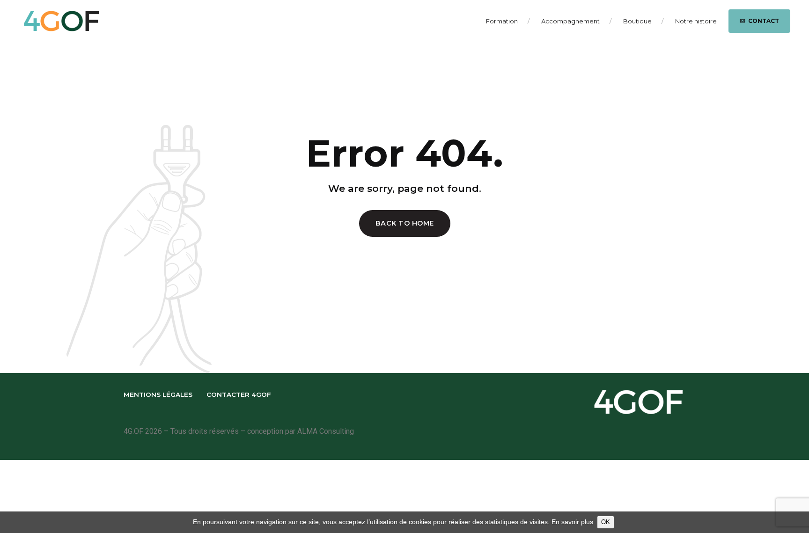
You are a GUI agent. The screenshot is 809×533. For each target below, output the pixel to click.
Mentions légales (158, 394)
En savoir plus (572, 522)
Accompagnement (570, 21)
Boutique (637, 21)
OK (605, 522)
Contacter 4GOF (238, 394)
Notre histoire (696, 21)
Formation (502, 21)
